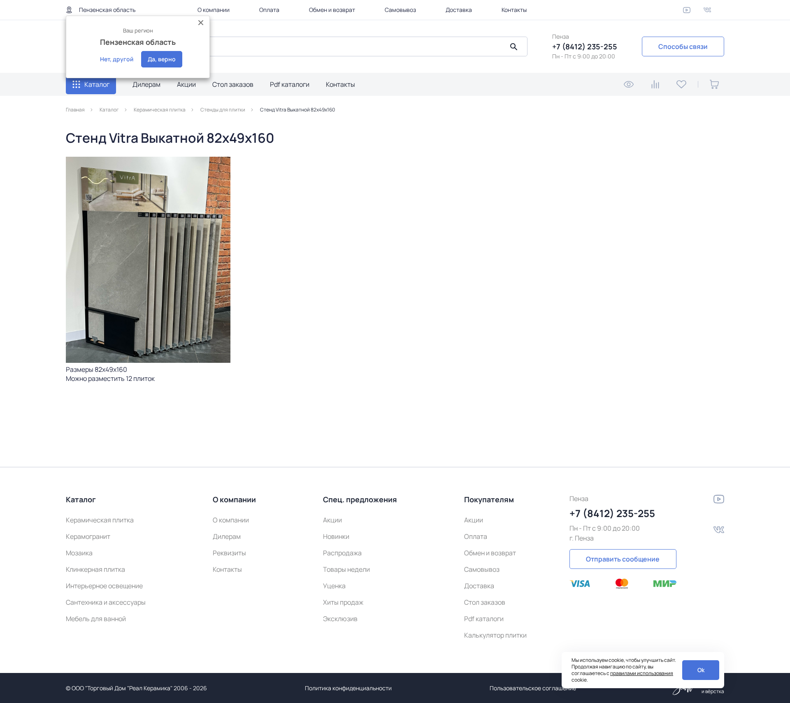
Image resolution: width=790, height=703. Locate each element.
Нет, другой (116, 59)
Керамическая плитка (100, 519)
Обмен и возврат (332, 10)
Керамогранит (88, 536)
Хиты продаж (343, 602)
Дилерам (146, 84)
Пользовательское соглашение (533, 688)
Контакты (514, 10)
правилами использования (641, 673)
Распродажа (342, 552)
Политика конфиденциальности (348, 688)
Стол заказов (232, 84)
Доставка (459, 10)
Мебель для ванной (96, 618)
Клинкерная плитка (95, 569)
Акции (186, 84)
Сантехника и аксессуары (106, 602)
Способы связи (683, 46)
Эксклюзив (340, 618)
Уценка (334, 585)
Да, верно (162, 59)
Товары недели (346, 569)
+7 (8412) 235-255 (584, 46)
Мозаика (79, 552)
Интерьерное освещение (104, 585)
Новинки (336, 536)
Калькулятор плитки (495, 635)
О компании (214, 10)
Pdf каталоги (289, 84)
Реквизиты (229, 552)
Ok (700, 670)
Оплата (269, 10)
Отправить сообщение (623, 559)
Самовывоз (400, 10)
